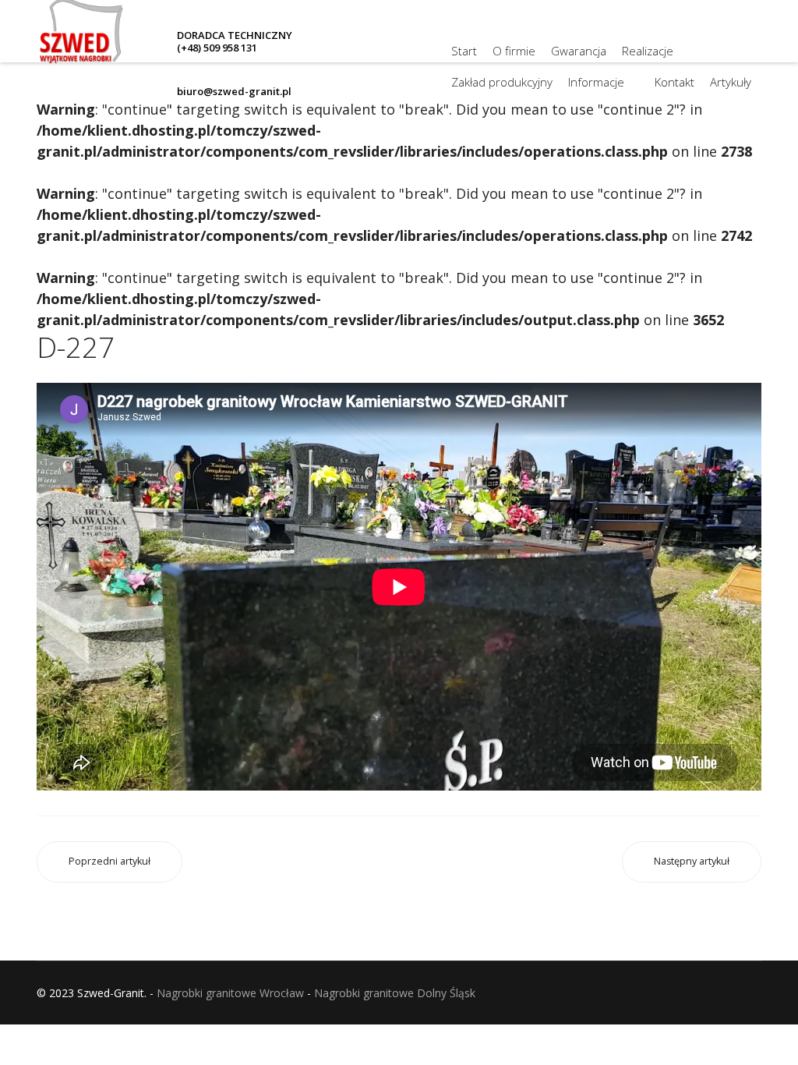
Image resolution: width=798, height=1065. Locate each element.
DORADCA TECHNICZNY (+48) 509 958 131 (234, 41)
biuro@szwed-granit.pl (234, 91)
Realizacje (647, 50)
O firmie (514, 50)
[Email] (404, 106)
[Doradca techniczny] (404, 77)
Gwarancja (578, 50)
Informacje (596, 82)
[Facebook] (404, 21)
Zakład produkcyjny (502, 82)
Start (464, 50)
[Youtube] (404, 49)
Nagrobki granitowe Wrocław (230, 992)
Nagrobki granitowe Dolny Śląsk (394, 992)
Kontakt (674, 82)
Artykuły (730, 82)
